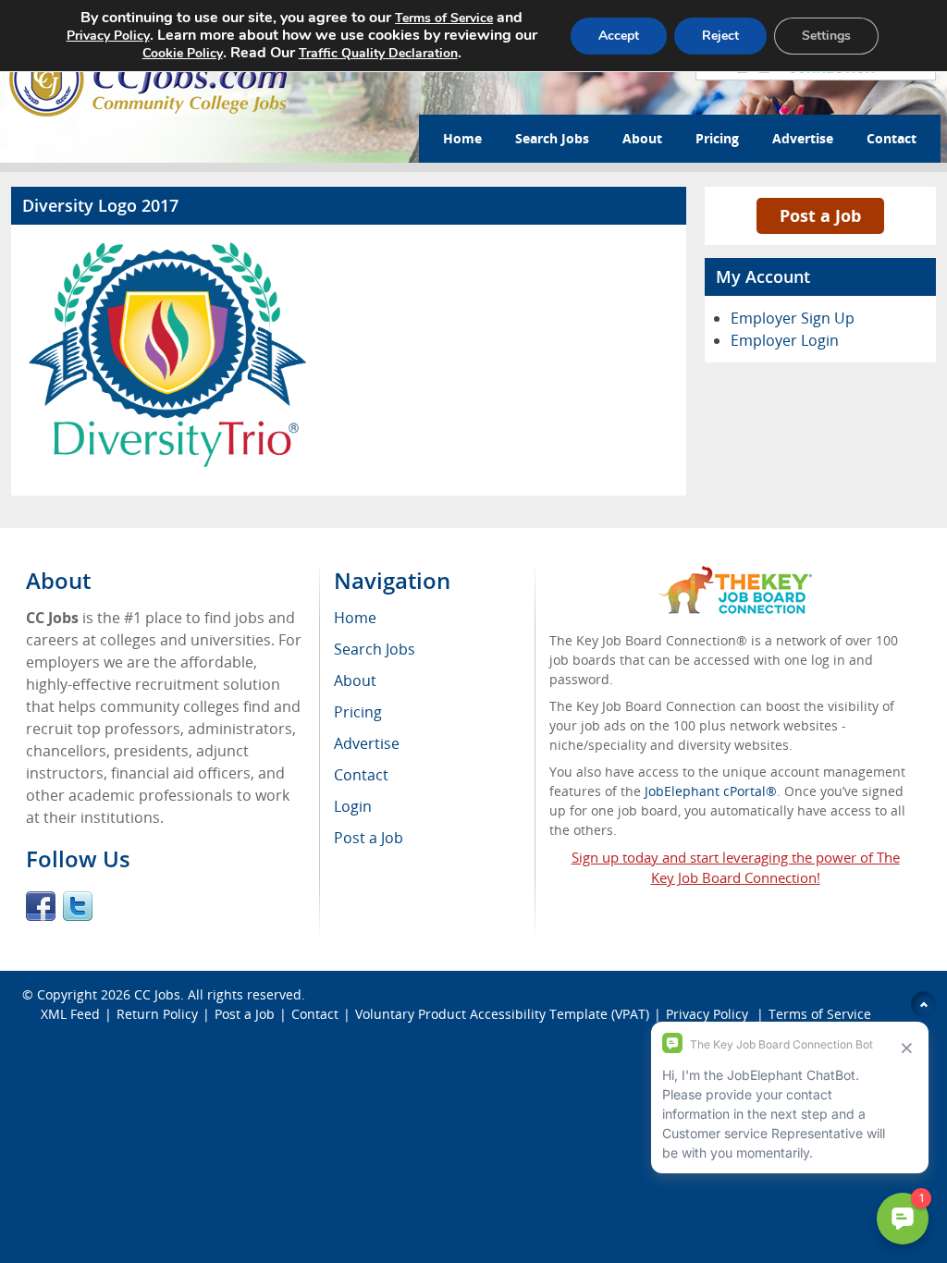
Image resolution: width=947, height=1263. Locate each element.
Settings (826, 35)
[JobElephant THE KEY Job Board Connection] (736, 574)
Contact (891, 138)
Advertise (802, 138)
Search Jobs (552, 138)
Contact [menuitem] (361, 775)
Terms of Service (444, 18)
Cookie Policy (182, 53)
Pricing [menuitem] (358, 712)
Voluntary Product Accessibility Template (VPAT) (502, 1014)
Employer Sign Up (793, 318)
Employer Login (785, 340)
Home (462, 138)
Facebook (40, 906)
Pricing (717, 138)
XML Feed (70, 1014)
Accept (618, 35)
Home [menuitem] (355, 617)
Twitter (77, 906)
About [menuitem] (355, 680)
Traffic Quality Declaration (378, 53)
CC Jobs (157, 994)
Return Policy (157, 1014)
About (642, 138)
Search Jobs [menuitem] (374, 649)
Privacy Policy (108, 35)
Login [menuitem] (353, 806)
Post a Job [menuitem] (368, 838)
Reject (720, 35)
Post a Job (820, 215)
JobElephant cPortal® (711, 791)
